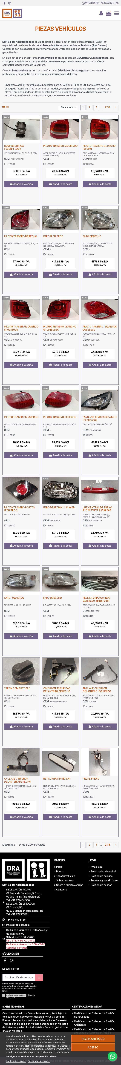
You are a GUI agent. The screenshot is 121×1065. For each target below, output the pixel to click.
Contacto (61, 889)
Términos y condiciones (104, 880)
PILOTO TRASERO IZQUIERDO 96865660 (100, 328)
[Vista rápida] (37, 126)
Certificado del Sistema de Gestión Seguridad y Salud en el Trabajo (94, 1031)
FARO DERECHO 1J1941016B (59, 507)
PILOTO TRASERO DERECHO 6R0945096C (59, 328)
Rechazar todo (93, 1039)
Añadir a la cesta (23, 184)
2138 (107, 107)
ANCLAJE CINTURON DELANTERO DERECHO (17, 780)
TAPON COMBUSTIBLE (17, 688)
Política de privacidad (103, 871)
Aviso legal (97, 867)
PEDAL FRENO (91, 778)
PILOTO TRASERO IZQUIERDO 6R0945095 (21, 328)
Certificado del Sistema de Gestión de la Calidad (94, 1015)
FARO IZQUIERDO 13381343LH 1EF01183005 (100, 418)
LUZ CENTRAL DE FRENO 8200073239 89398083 (97, 509)
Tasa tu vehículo (65, 876)
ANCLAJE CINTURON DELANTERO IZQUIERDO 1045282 (97, 691)
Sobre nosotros (65, 880)
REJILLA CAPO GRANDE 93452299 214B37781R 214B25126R (96, 601)
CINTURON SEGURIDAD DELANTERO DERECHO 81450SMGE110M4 (56, 691)
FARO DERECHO (92, 236)
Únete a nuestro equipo (69, 885)
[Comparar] (37, 120)
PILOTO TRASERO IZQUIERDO (60, 146)
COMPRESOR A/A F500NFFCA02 (14, 147)
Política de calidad (101, 885)
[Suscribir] (39, 977)
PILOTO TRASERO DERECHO (20, 236)
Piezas (60, 871)
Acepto (93, 1047)
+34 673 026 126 (109, 3)
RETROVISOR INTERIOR (56, 778)
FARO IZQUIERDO (53, 236)
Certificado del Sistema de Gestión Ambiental (94, 1023)
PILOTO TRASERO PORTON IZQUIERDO (19, 509)
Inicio (59, 867)
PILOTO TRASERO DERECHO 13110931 (99, 147)
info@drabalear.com (18, 925)
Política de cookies (101, 876)
